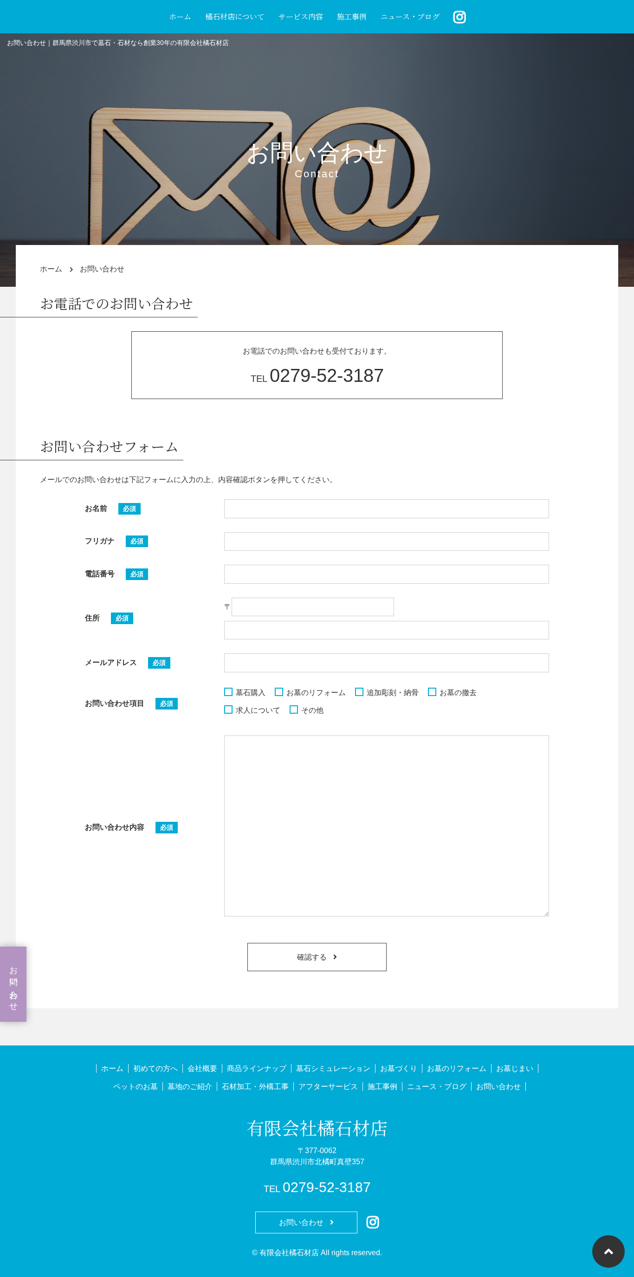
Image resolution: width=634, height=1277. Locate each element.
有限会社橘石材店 (317, 1127)
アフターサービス (328, 1086)
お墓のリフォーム (316, 693)
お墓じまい (514, 1068)
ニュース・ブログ (410, 16)
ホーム (180, 16)
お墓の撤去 (458, 693)
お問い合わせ (13, 984)
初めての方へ (155, 1068)
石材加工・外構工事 (255, 1086)
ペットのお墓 (135, 1086)
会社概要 (202, 1068)
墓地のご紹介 (190, 1086)
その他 (312, 710)
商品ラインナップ (256, 1068)
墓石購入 (250, 693)
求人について (258, 710)
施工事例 (352, 16)
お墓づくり (398, 1068)
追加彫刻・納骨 (393, 693)
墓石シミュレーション (333, 1068)
